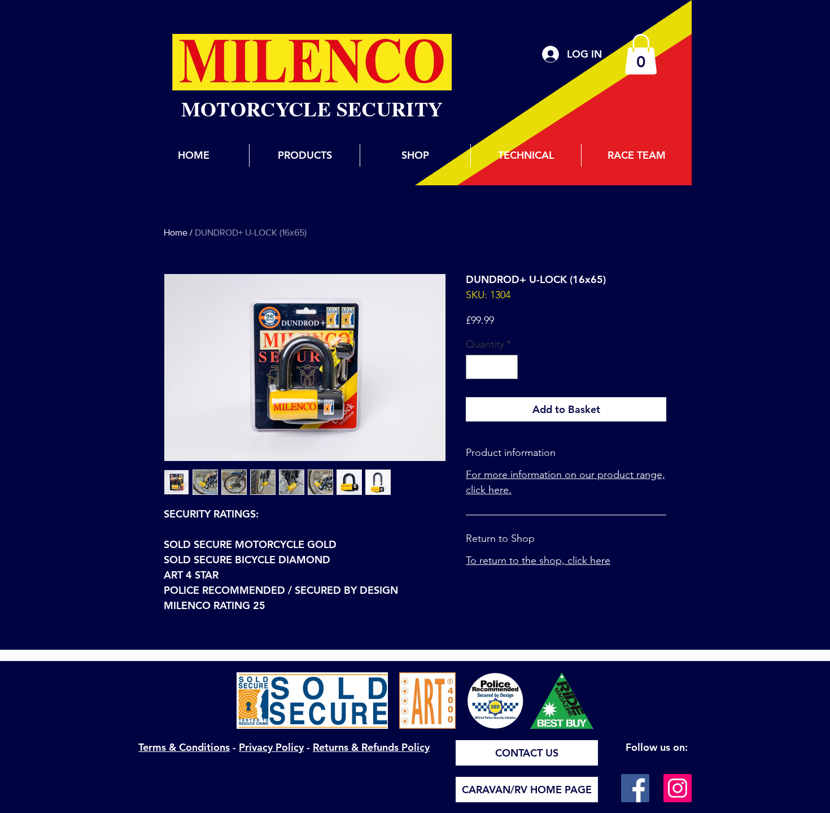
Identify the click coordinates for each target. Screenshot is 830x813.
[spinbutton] (492, 367)
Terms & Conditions (184, 747)
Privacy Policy (271, 747)
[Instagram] (677, 788)
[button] (641, 54)
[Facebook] (635, 788)
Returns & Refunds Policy (371, 747)
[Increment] (507, 367)
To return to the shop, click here (538, 560)
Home (175, 232)
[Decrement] (476, 367)
